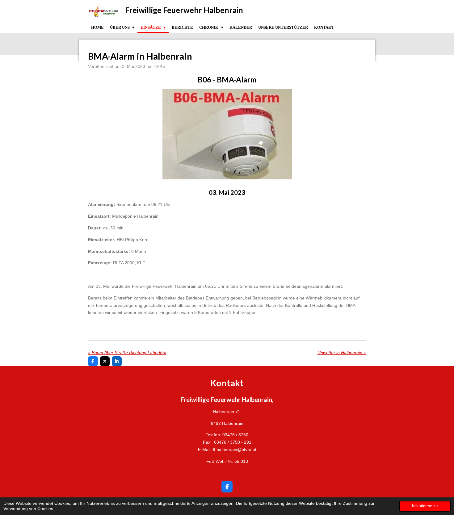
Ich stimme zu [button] (425, 506)
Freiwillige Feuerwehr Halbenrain (184, 10)
